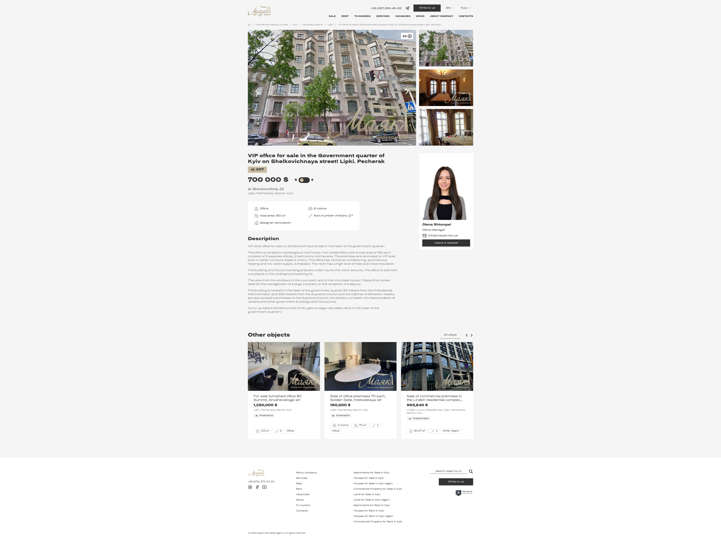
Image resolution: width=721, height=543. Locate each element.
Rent (345, 16)
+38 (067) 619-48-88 (385, 8)
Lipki (330, 25)
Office (264, 208)
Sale (332, 16)
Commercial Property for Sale (272, 25)
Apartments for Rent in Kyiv (372, 505)
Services (383, 16)
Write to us (427, 8)
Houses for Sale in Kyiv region (373, 484)
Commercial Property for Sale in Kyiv (378, 489)
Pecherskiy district (312, 25)
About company (441, 16)
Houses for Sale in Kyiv (369, 478)
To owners (362, 16)
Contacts (466, 16)
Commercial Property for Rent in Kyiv (378, 522)
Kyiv (295, 25)
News (420, 16)
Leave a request (446, 243)
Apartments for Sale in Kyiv (371, 473)
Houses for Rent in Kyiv (369, 511)
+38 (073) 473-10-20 (261, 482)
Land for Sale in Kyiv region (371, 500)
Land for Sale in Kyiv (367, 494)
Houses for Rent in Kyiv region (373, 516)
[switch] (301, 180)
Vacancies (402, 16)
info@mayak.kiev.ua (443, 235)
